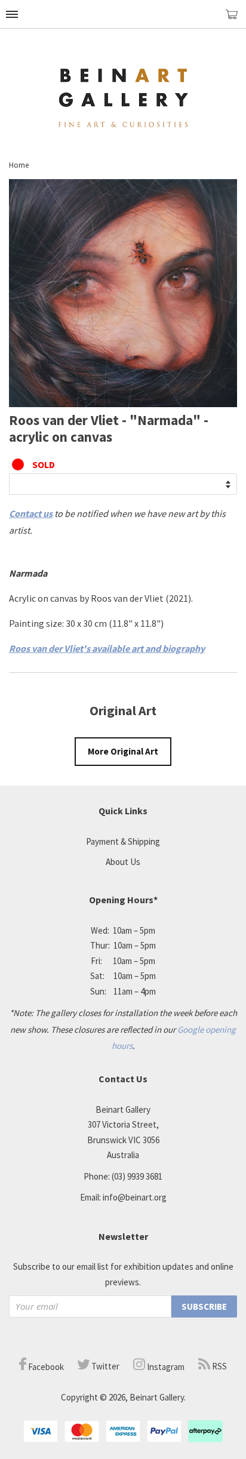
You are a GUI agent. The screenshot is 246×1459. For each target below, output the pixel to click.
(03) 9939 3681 (137, 1176)
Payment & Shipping (123, 841)
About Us (123, 861)
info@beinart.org (135, 1197)
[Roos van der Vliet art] (123, 404)
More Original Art (123, 751)
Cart (236, 19)
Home (19, 165)
